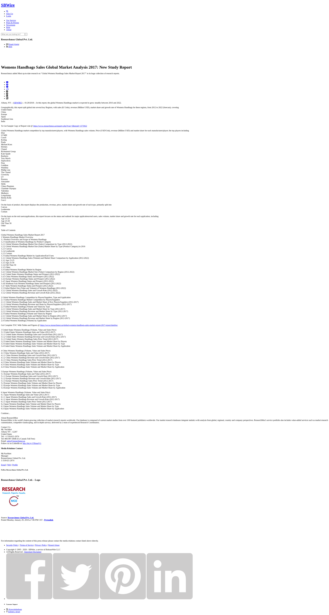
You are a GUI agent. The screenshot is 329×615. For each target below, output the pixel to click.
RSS (10, 47)
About (8, 30)
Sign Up (9, 14)
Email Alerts (14, 44)
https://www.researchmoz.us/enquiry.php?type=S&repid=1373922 (60, 126)
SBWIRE (18, 103)
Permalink (48, 520)
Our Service (11, 20)
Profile (15, 465)
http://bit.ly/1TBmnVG (32, 443)
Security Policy (12, 545)
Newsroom (10, 25)
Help (8, 27)
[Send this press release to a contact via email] (7, 82)
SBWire (8, 5)
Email (3, 465)
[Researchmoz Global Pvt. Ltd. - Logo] (14, 509)
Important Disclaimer (32, 552)
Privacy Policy (41, 545)
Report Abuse (54, 545)
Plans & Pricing (12, 23)
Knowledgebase (15, 609)
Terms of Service (27, 545)
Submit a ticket (14, 612)
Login (8, 16)
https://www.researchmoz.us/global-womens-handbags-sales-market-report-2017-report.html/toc (79, 325)
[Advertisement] (164, 56)
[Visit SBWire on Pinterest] (123, 599)
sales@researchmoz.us (16, 441)
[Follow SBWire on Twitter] (76, 599)
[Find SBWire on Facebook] (29, 599)
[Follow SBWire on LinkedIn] (170, 599)
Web (9, 465)
